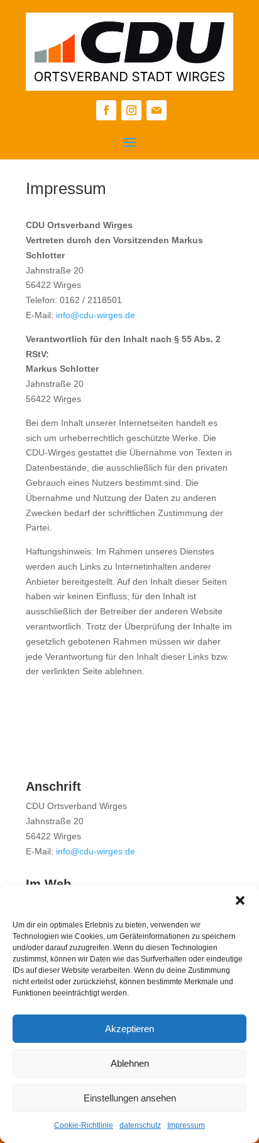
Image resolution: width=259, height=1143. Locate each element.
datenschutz (140, 1125)
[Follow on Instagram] (131, 110)
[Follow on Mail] (156, 110)
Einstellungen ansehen (130, 1098)
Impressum (186, 1125)
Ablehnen (130, 1063)
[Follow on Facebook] (106, 110)
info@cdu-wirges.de (95, 315)
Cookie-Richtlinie (83, 1125)
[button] (240, 900)
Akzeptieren (129, 1028)
